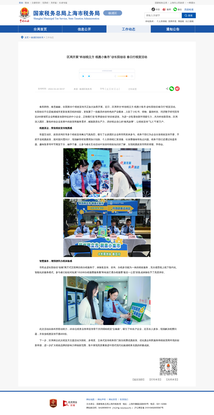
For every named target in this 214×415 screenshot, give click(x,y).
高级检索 (189, 9)
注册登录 (36, 2)
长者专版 (63, 2)
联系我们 (124, 399)
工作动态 (128, 29)
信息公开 (84, 29)
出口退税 (189, 21)
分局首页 (40, 29)
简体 (21, 2)
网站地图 (90, 399)
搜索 (190, 15)
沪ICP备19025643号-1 (122, 407)
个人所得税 (162, 21)
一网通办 (191, 2)
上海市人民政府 (177, 2)
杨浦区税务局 (37, 37)
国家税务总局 (161, 2)
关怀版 (54, 2)
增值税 (181, 21)
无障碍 (45, 2)
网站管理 (113, 399)
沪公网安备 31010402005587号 (148, 407)
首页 (27, 37)
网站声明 (102, 399)
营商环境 (172, 21)
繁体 (27, 2)
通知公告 (173, 29)
